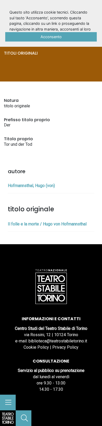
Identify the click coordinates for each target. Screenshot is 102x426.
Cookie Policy (36, 347)
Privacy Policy (65, 347)
